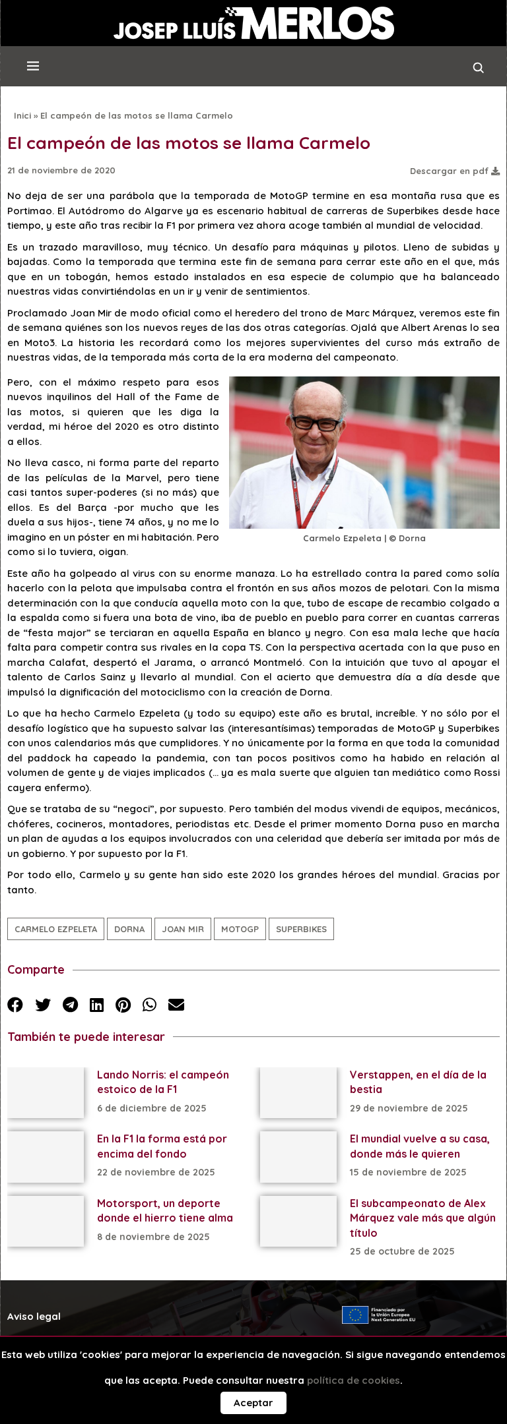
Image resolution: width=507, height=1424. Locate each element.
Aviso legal (34, 1316)
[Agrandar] (482, 393)
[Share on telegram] (70, 1005)
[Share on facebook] (15, 1005)
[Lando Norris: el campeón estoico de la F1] (45, 1092)
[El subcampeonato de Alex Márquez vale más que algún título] (298, 1221)
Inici (22, 115)
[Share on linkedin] (97, 1005)
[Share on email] (176, 1005)
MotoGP (240, 929)
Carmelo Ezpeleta (56, 929)
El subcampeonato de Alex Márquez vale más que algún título (423, 1218)
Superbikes (301, 929)
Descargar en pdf (450, 170)
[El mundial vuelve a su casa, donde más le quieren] (298, 1156)
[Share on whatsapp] (149, 1005)
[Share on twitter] (43, 1005)
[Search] (478, 71)
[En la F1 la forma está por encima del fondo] (45, 1156)
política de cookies (353, 1380)
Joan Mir (183, 929)
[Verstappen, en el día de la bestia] (298, 1092)
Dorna (129, 929)
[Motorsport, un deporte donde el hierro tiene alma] (45, 1221)
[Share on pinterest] (123, 1005)
